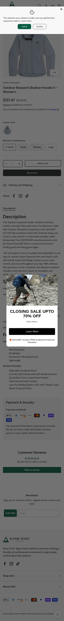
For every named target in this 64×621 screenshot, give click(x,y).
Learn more (26, 21)
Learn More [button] (32, 331)
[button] (10, 278)
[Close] (61, 9)
